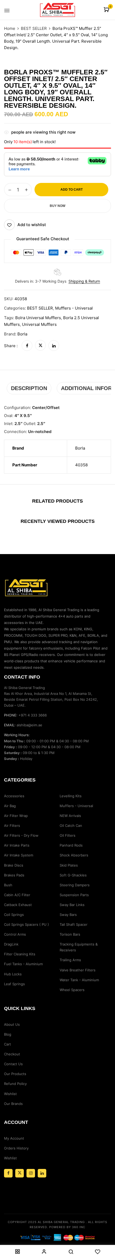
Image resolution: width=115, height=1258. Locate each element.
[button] (107, 10)
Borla (22, 333)
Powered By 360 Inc (67, 1227)
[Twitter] (40, 345)
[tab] (29, 388)
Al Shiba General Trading (61, 1222)
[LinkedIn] (53, 345)
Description (29, 388)
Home (9, 28)
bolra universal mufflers (38, 317)
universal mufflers (39, 324)
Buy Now (57, 206)
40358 (81, 464)
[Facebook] (27, 345)
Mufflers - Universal (74, 308)
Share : (11, 345)
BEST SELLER (34, 28)
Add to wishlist (31, 224)
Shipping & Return (84, 281)
